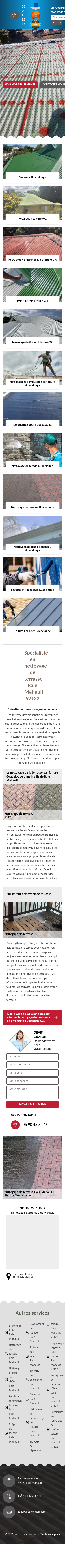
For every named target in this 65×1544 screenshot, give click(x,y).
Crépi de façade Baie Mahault (14, 1433)
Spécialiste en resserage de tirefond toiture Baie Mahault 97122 (55, 1429)
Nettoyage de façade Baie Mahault (14, 1354)
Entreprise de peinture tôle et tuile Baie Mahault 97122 (55, 1390)
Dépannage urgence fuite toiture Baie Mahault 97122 (55, 1356)
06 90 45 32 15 (23, 15)
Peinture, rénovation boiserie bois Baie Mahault (14, 1407)
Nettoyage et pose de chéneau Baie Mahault (14, 1379)
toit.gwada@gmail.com (32, 1511)
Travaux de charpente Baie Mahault (35, 1380)
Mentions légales (50, 1534)
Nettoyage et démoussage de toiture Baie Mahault (35, 1422)
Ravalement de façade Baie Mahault (35, 1333)
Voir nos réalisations (20, 84)
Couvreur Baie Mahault (35, 1399)
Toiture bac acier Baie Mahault (35, 1356)
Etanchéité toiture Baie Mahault (14, 1332)
